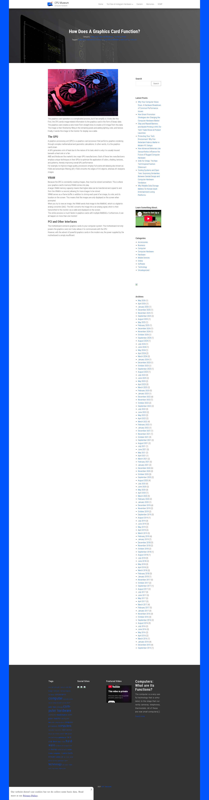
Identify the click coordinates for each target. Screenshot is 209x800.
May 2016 (142, 632)
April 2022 (142, 418)
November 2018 (144, 545)
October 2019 (143, 511)
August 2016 (143, 623)
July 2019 (142, 521)
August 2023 (143, 372)
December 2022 (144, 397)
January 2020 (143, 502)
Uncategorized (143, 270)
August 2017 (143, 589)
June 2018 (142, 561)
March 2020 (142, 496)
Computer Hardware (105, 37)
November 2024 (144, 331)
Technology (142, 267)
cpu (63, 729)
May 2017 (142, 598)
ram (66, 761)
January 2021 (143, 465)
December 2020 (144, 468)
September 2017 (144, 586)
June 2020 (142, 487)
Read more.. (140, 716)
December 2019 (144, 505)
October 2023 (143, 366)
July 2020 (142, 483)
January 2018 (143, 576)
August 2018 (143, 555)
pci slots (66, 757)
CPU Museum (62, 2)
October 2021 (143, 437)
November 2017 (144, 580)
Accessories (143, 242)
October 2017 (143, 583)
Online (124, 37)
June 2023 (142, 378)
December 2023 (144, 362)
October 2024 (143, 335)
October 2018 (143, 549)
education (52, 734)
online (58, 757)
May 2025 (142, 322)
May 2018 (142, 564)
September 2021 (144, 440)
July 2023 (142, 375)
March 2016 (142, 638)
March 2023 (142, 387)
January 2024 (143, 359)
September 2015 (144, 648)
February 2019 (143, 536)
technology (55, 764)
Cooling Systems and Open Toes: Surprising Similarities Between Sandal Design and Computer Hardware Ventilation (149, 176)
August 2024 (143, 341)
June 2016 (142, 629)
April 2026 (142, 303)
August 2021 (143, 443)
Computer (94, 37)
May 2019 (142, 527)
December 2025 (144, 310)
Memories (150, 4)
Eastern (140, 4)
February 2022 (143, 424)
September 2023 (144, 369)
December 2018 (144, 542)
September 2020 (144, 477)
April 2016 (142, 635)
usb (63, 765)
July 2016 (142, 626)
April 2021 (142, 455)
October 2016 (143, 617)
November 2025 (144, 313)
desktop (69, 730)
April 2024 (142, 353)
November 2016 (144, 614)
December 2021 (144, 431)
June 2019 (142, 524)
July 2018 (142, 558)
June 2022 (142, 412)
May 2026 (142, 300)
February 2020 (143, 499)
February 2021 (143, 462)
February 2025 (143, 325)
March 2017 (142, 604)
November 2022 (144, 400)
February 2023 (143, 390)
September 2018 (144, 552)
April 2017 (142, 601)
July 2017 (142, 592)
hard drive (61, 742)
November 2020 (144, 471)
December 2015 (144, 645)
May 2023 (142, 381)
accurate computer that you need (58, 687)
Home (100, 4)
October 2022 (143, 403)
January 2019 (143, 539)
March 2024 (142, 356)
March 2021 (142, 459)
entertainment (59, 734)
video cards (124, 40)
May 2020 (142, 490)
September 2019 (144, 514)
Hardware (117, 37)
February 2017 (143, 607)
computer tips (53, 730)
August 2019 (143, 518)
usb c (66, 765)
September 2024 (144, 338)
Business (141, 245)
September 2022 (144, 406)
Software (141, 264)
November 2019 (144, 508)
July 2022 (142, 409)
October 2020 (143, 474)
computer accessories (94, 40)
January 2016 (143, 642)
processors (61, 761)
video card (55, 768)
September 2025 (144, 316)
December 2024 (144, 328)
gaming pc (62, 737)
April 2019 (142, 530)
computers (64, 726)
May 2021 (142, 452)
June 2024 (142, 347)
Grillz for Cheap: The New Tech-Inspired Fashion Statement (147, 164)
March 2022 (142, 421)
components (60, 694)
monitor (64, 753)
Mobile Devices (144, 258)
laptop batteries (62, 749)
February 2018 (143, 573)
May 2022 (142, 415)
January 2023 (143, 393)
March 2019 (142, 533)
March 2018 (142, 570)
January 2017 (143, 611)
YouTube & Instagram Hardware (119, 4)
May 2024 (142, 350)
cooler (59, 730)
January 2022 (143, 428)
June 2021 (142, 449)
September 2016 (144, 620)
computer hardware (60, 708)
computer (81, 40)
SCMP (160, 4)
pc (62, 757)
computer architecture (111, 40)
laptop (54, 749)
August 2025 (143, 319)
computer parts (59, 722)
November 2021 (144, 434)
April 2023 (142, 384)
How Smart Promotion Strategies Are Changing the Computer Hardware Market (149, 117)
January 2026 (143, 307)
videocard (133, 40)
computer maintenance (58, 715)
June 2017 (142, 595)
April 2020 (142, 493)
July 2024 (142, 344)
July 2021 (142, 446)
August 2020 (143, 480)
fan (66, 734)
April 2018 (142, 567)
